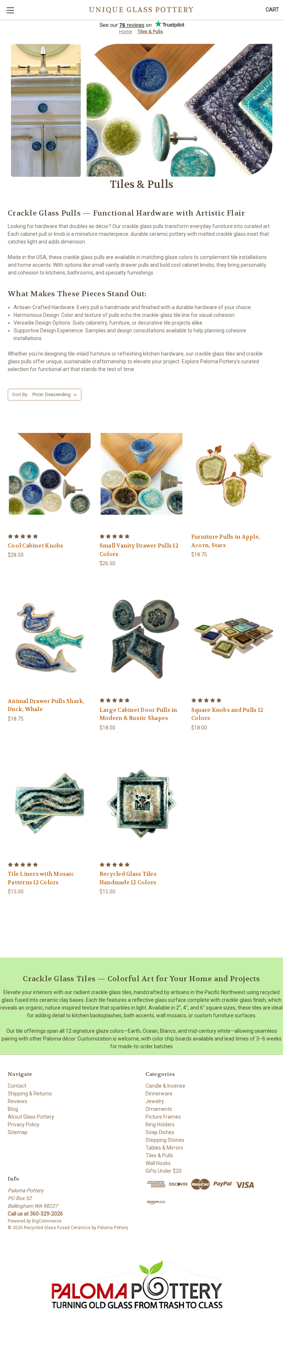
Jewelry (155, 1101)
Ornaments (159, 1109)
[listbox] (56, 394)
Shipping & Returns (30, 1094)
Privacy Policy (23, 1124)
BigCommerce (47, 1221)
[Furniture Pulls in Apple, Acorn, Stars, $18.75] (233, 474)
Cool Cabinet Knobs (35, 545)
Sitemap (18, 1132)
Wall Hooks (158, 1163)
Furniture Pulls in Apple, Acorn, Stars (225, 541)
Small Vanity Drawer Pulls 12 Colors (138, 550)
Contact (17, 1086)
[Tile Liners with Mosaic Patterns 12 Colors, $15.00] (50, 802)
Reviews (17, 1101)
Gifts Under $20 (164, 1171)
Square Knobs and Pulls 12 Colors (227, 714)
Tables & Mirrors (164, 1148)
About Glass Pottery (31, 1117)
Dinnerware (159, 1094)
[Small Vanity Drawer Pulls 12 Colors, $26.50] (141, 474)
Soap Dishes (160, 1132)
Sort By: (20, 394)
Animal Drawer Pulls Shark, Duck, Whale (46, 705)
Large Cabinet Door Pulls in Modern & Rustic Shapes (138, 714)
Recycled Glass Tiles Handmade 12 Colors (128, 878)
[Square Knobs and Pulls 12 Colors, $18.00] (233, 638)
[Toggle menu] (10, 10)
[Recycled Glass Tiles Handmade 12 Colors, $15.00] (141, 802)
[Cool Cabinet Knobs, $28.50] (50, 474)
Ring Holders (160, 1124)
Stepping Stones (165, 1140)
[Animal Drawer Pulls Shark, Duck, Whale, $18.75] (50, 638)
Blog (13, 1109)
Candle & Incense (165, 1086)
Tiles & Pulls (159, 1155)
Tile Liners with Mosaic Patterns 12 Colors (41, 878)
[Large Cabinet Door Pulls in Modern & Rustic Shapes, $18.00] (141, 638)
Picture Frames (163, 1117)
